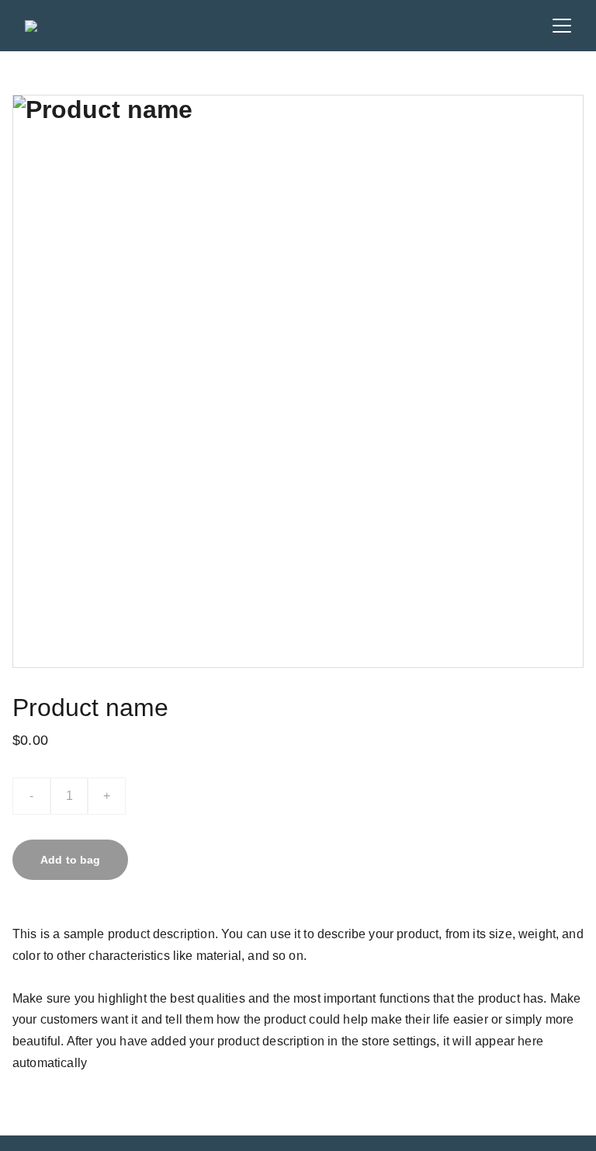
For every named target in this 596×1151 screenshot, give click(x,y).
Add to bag (70, 860)
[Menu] (562, 26)
